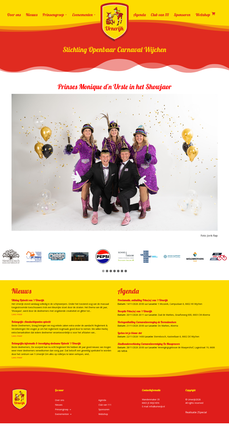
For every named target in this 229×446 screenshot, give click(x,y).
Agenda (139, 15)
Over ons (14, 15)
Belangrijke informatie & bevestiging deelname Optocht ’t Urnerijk (46, 343)
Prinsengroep (53, 15)
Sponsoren (182, 15)
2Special (202, 412)
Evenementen (82, 15)
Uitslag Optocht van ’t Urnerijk (28, 300)
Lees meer (17, 314)
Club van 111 (160, 15)
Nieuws (31, 15)
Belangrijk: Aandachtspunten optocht (31, 321)
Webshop (202, 15)
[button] (103, 271)
